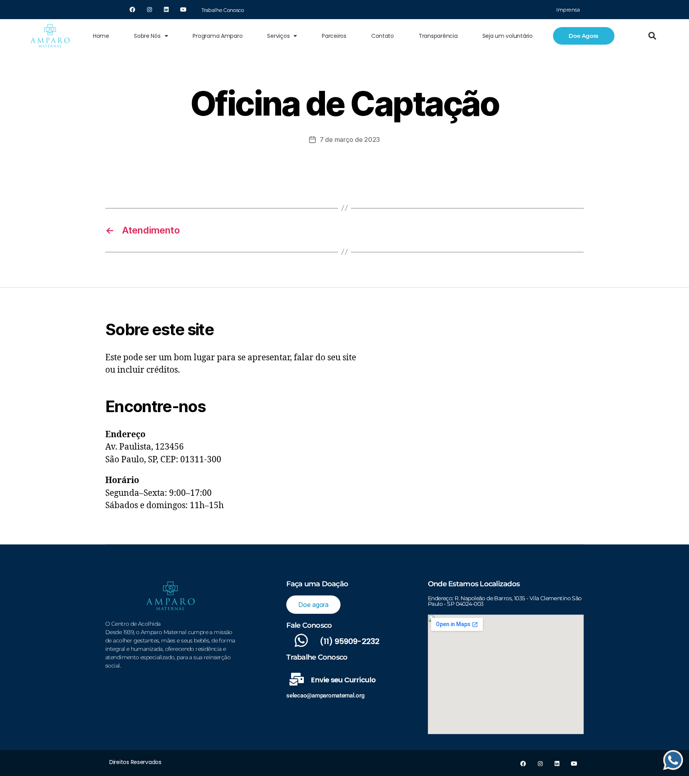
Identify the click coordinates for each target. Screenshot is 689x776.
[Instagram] (149, 9)
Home (101, 36)
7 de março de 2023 (350, 139)
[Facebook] (132, 9)
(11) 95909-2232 (350, 641)
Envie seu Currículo (343, 680)
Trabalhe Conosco (222, 10)
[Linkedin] (166, 9)
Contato (382, 36)
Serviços (278, 36)
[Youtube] (183, 9)
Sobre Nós (147, 36)
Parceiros (334, 36)
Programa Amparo (217, 36)
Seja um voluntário (507, 36)
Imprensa (568, 9)
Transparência (438, 36)
